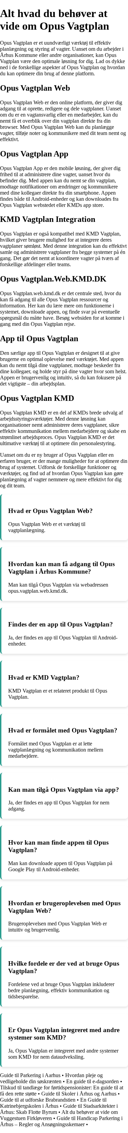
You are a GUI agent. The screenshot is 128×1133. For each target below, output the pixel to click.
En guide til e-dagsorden (92, 1081)
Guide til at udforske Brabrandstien (37, 1100)
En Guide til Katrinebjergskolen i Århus (53, 1103)
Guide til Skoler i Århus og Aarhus (78, 1094)
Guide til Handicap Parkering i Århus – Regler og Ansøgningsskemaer (61, 1121)
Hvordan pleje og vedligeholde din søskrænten (51, 1078)
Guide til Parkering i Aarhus (30, 1075)
